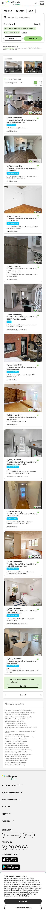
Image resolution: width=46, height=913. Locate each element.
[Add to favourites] (38, 118)
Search (31, 39)
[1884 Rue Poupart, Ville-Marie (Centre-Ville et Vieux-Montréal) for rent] (23, 348)
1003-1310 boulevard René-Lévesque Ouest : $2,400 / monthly (20, 731)
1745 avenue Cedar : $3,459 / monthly (16, 725)
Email (30, 835)
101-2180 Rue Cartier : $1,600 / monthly (16, 741)
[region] (23, 892)
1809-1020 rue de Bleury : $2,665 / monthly (17, 719)
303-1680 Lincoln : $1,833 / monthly (15, 743)
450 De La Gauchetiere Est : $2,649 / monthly (18, 717)
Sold (31, 11)
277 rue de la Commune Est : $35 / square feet (18, 710)
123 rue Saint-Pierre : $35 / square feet (16, 760)
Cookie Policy (23, 896)
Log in (42, 3)
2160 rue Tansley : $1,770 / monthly (15, 765)
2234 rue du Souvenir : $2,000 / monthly (16, 745)
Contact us (7, 830)
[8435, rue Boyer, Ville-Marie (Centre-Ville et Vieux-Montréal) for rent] (23, 642)
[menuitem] (23, 785)
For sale (8, 11)
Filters (11, 39)
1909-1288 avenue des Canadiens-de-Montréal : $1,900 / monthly (20, 728)
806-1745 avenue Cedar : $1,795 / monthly (17, 747)
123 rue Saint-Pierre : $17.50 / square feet (16, 758)
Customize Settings (23, 908)
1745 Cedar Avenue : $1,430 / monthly (16, 739)
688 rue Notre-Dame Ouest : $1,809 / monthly (18, 749)
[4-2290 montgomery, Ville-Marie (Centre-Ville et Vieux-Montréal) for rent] (23, 250)
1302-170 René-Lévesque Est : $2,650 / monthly (18, 754)
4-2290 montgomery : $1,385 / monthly (16, 752)
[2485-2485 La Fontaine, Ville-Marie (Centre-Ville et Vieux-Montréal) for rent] (23, 592)
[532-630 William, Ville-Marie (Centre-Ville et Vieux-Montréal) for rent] (23, 199)
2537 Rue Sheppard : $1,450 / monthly (16, 762)
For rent (20, 11)
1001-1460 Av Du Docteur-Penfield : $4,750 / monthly (20, 712)
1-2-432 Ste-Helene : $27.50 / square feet (17, 714)
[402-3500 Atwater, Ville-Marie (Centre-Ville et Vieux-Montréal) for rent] (23, 495)
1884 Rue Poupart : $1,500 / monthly (15, 756)
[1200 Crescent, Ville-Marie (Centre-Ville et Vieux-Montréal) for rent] (23, 149)
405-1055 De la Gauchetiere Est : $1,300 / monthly (19, 737)
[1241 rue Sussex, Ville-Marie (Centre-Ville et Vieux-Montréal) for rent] (23, 398)
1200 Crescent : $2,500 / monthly (14, 721)
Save (22, 686)
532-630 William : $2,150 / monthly (15, 734)
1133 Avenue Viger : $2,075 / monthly (15, 723)
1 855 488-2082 (13, 835)
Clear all (24, 33)
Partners (6, 821)
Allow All (23, 901)
